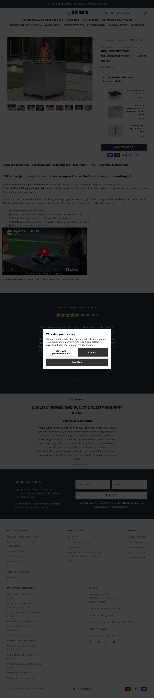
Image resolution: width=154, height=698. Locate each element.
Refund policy (14, 561)
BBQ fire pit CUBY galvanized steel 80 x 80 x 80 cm (122, 48)
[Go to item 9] (88, 107)
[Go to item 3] (30, 107)
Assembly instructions (19, 571)
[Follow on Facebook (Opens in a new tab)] (90, 641)
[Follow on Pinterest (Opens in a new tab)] (106, 641)
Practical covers (118, 25)
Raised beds (72, 20)
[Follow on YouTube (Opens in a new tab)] (114, 641)
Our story (73, 536)
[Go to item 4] (40, 107)
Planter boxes (90, 20)
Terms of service (16, 551)
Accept (93, 352)
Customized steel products (116, 20)
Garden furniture (74, 25)
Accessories (138, 25)
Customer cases (136, 557)
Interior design (96, 25)
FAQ (9, 566)
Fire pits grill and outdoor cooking (42, 20)
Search (11, 577)
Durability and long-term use (23, 621)
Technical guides (136, 552)
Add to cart (124, 147)
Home (103, 45)
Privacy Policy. (85, 345)
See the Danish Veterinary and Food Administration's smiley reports (84, 556)
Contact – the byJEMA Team (22, 536)
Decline (77, 362)
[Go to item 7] (69, 107)
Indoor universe (136, 547)
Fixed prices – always (79, 542)
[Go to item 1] (11, 107)
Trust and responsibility (20, 635)
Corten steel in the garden (21, 640)
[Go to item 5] (50, 107)
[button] (122, 13)
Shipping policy (15, 556)
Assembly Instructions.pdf (63, 279)
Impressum (74, 547)
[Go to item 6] (59, 107)
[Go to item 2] (21, 107)
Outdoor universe (137, 536)
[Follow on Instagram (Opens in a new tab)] (98, 641)
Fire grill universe (137, 542)
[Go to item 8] (79, 107)
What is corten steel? (19, 672)
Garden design (53, 25)
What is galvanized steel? (21, 678)
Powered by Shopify (34, 689)
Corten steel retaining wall (25, 25)
